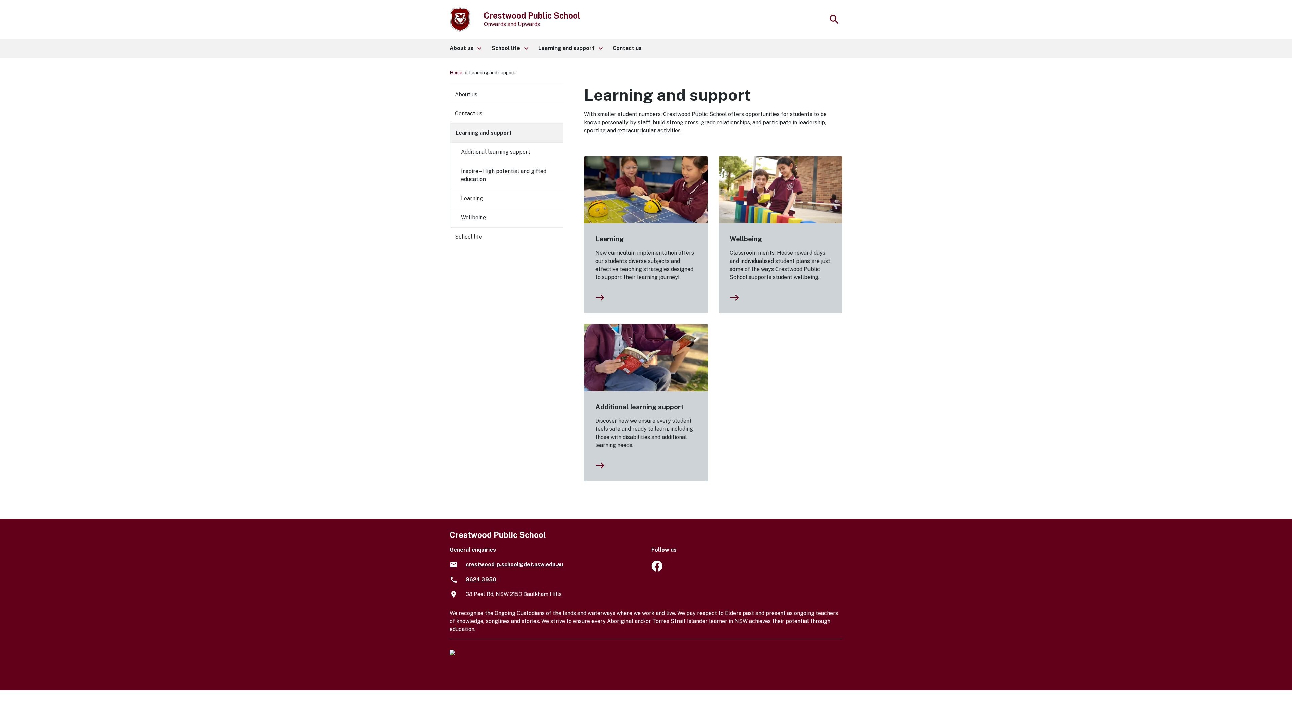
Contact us (468, 113)
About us (466, 94)
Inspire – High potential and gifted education (503, 175)
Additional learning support (639, 407)
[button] (465, 48)
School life (468, 237)
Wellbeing (746, 239)
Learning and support (484, 133)
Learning (609, 239)
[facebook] (656, 569)
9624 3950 (481, 579)
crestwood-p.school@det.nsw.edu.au (514, 564)
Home (456, 72)
